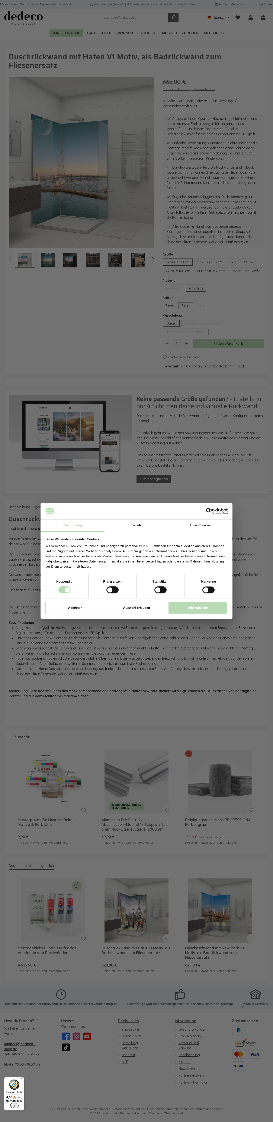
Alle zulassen (198, 607)
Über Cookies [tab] (200, 525)
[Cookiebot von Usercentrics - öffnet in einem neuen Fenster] (209, 511)
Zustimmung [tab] (72, 525)
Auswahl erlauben (136, 607)
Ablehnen (75, 607)
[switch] (112, 590)
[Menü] (21, 1079)
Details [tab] (136, 525)
